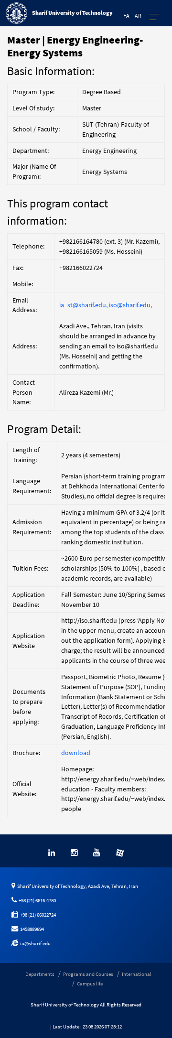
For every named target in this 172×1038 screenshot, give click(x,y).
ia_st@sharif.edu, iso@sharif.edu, (105, 305)
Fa (126, 15)
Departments (39, 974)
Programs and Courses (88, 974)
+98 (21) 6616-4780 (36, 900)
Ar (138, 15)
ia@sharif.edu (34, 943)
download (75, 752)
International (136, 974)
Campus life (90, 983)
